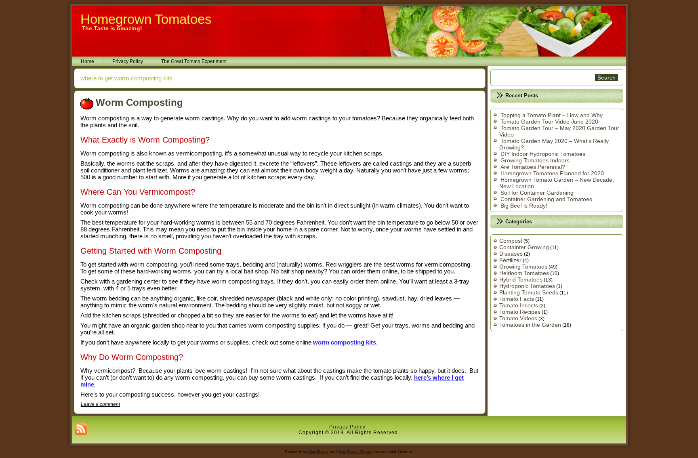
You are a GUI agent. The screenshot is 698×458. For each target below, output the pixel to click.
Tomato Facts (516, 299)
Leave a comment (100, 404)
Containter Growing (524, 247)
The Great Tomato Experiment (194, 61)
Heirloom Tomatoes (524, 273)
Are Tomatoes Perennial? (532, 167)
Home (87, 61)
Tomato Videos (518, 318)
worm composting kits (344, 342)
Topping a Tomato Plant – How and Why (551, 115)
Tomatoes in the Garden (530, 324)
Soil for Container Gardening (537, 192)
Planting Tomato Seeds (528, 292)
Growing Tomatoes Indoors (535, 160)
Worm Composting (139, 102)
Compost (510, 240)
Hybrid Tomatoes (520, 279)
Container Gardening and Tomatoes (546, 199)
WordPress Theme (355, 452)
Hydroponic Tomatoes (527, 286)
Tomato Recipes (519, 312)
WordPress (318, 452)
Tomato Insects (518, 305)
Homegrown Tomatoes (146, 19)
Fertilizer (510, 260)
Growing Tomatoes (523, 266)
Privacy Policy (127, 61)
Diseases (511, 253)
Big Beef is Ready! (523, 205)
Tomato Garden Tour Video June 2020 (549, 121)
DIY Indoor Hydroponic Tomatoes (542, 154)
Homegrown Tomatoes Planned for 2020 (552, 173)
